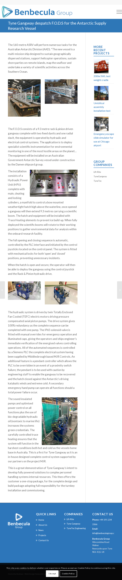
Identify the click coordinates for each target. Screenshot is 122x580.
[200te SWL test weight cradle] (119, 290)
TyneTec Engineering (76, 528)
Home (41, 520)
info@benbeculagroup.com (104, 533)
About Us (42, 525)
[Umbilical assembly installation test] (2, 290)
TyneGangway (100, 176)
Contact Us (43, 540)
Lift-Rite (97, 172)
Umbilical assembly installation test (102, 107)
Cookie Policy (68, 573)
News (41, 530)
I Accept (52, 573)
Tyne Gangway (73, 523)
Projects (42, 535)
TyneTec (98, 181)
